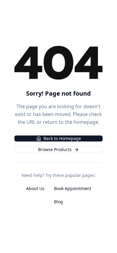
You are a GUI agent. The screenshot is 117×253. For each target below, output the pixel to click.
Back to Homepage (62, 138)
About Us (35, 188)
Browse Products (55, 149)
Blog (58, 201)
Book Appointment (72, 188)
